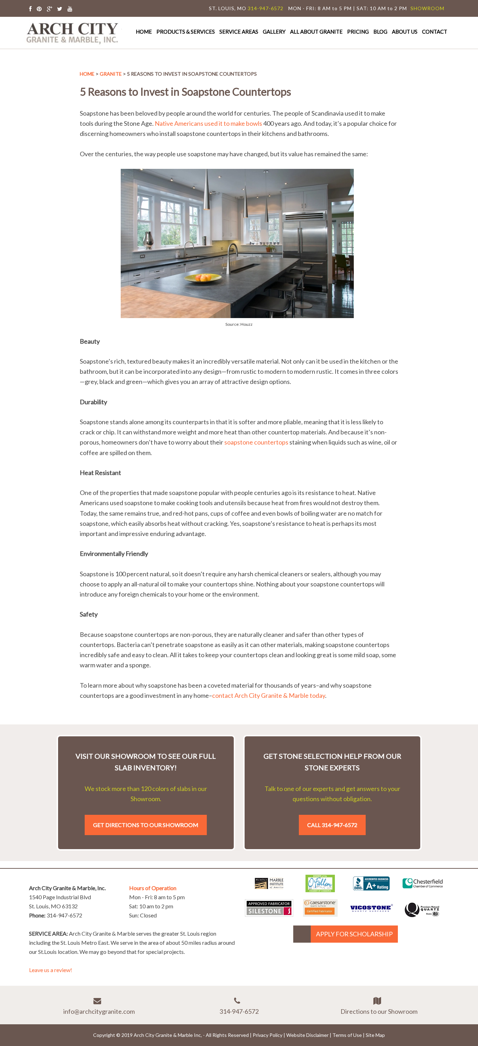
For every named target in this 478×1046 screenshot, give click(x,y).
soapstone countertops (256, 442)
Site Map (375, 1035)
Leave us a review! (50, 969)
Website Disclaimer (307, 1035)
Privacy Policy (267, 1035)
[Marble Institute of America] (269, 890)
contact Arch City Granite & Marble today (268, 695)
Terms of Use (347, 1035)
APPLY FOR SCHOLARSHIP (354, 934)
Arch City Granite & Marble (73, 32)
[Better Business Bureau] (371, 888)
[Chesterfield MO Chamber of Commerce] (422, 890)
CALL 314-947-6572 (332, 824)
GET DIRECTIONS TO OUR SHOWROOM (145, 824)
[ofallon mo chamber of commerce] (320, 890)
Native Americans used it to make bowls (208, 123)
